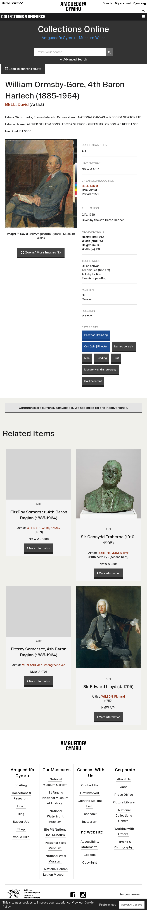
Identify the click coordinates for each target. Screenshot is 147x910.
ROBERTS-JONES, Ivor (113, 552)
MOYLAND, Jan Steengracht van (43, 665)
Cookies (90, 855)
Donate (107, 3)
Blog (21, 814)
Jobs (123, 787)
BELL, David (17, 104)
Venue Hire (21, 837)
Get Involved (89, 793)
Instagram (89, 821)
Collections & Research (23, 16)
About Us (124, 779)
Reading (102, 357)
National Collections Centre (123, 815)
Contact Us (89, 785)
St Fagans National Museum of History (55, 797)
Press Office (123, 794)
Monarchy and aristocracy (100, 369)
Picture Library (124, 802)
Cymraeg (139, 3)
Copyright (89, 862)
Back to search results (24, 69)
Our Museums (11, 3)
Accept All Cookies (131, 904)
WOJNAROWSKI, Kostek (43, 528)
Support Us (21, 821)
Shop (21, 829)
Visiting (21, 785)
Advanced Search (75, 59)
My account (123, 3)
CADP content (93, 381)
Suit (116, 357)
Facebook (89, 814)
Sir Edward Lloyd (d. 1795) (108, 686)
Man (87, 357)
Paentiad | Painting (96, 334)
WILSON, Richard (113, 696)
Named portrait (123, 346)
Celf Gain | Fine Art (95, 346)
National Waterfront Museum (55, 816)
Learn (21, 806)
